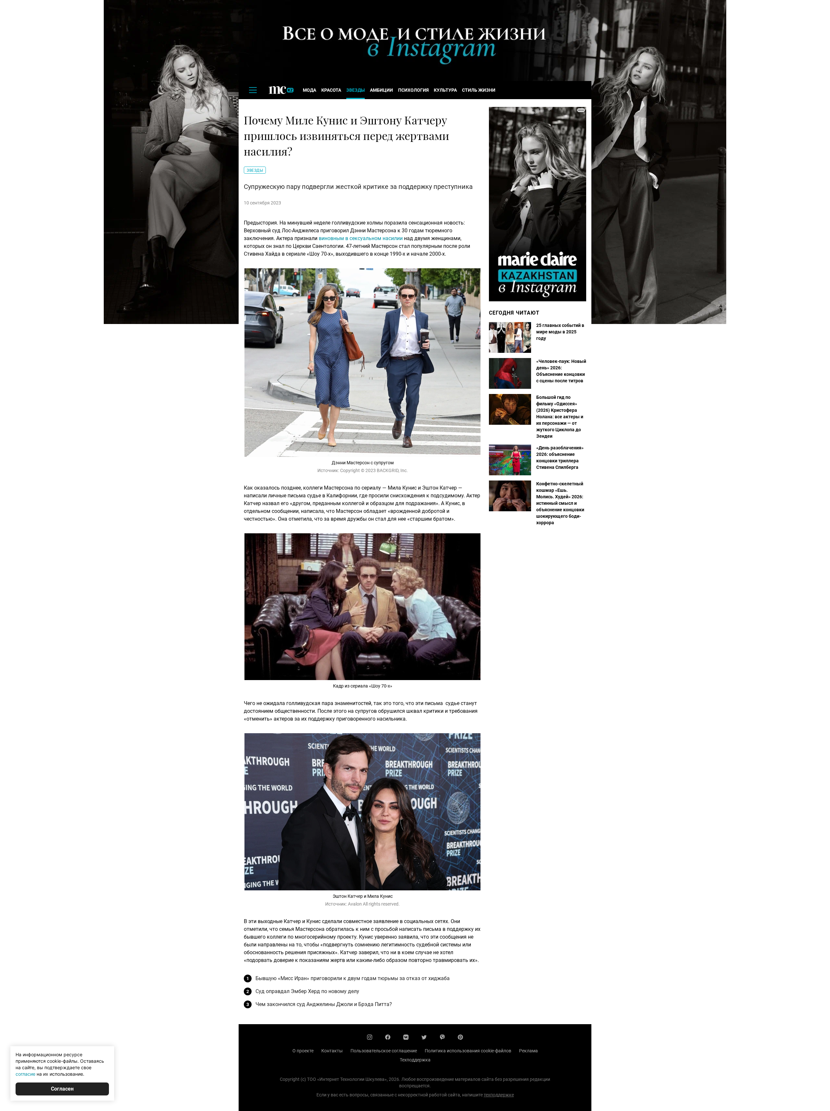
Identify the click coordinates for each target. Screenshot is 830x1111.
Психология (413, 90)
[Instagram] (369, 1037)
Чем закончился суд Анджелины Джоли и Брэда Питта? (323, 1004)
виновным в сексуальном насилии (361, 238)
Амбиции (381, 90)
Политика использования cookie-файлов (468, 1050)
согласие (25, 1074)
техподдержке (499, 1094)
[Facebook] (387, 1037)
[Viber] (442, 1037)
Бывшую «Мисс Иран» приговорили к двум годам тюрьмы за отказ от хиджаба (352, 978)
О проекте (303, 1050)
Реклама (528, 1050)
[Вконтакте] (406, 1037)
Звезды (355, 90)
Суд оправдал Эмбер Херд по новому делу (307, 991)
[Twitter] (424, 1037)
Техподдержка (415, 1059)
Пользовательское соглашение (383, 1050)
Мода (309, 90)
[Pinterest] (460, 1037)
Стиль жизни (478, 90)
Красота (331, 90)
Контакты (332, 1050)
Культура (445, 90)
